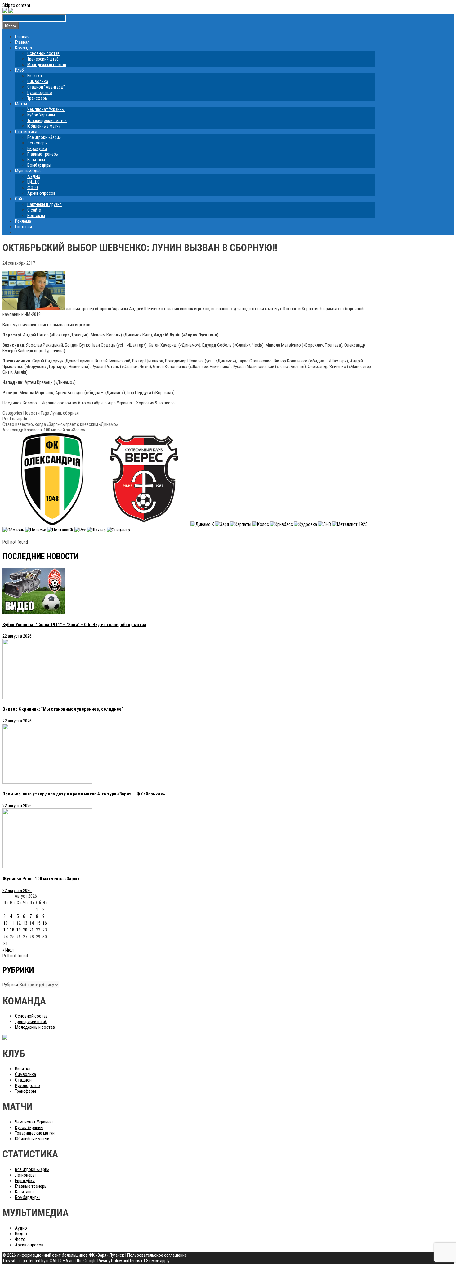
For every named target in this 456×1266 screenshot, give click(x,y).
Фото (20, 1239)
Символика (37, 81)
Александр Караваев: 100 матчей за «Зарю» (43, 430)
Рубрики (10, 984)
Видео (21, 1233)
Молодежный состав (46, 64)
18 (12, 930)
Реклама (23, 221)
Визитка (34, 75)
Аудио (21, 1228)
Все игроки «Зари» (44, 137)
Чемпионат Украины (46, 109)
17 (5, 930)
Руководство (39, 92)
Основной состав (43, 53)
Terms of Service (144, 1261)
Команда (23, 48)
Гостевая (23, 227)
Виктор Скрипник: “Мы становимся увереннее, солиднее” (62, 709)
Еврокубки (37, 148)
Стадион (23, 1080)
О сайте (34, 209)
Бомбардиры (39, 165)
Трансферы (37, 98)
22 (38, 930)
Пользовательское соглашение (157, 1255)
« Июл (8, 950)
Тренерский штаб (43, 59)
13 (25, 923)
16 (44, 923)
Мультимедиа (28, 171)
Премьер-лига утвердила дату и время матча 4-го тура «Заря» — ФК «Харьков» (83, 794)
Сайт (19, 199)
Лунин (55, 413)
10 (5, 923)
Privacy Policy (109, 1261)
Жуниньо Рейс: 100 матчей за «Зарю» (40, 878)
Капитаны (36, 159)
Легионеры (37, 142)
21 (31, 930)
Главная (22, 36)
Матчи (21, 104)
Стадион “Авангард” (46, 86)
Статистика (26, 131)
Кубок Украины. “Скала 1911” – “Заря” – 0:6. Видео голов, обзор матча (74, 624)
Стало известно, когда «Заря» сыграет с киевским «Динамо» (60, 424)
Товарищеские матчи (47, 120)
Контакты (36, 215)
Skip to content (16, 5)
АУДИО (33, 176)
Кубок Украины (41, 114)
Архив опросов (41, 193)
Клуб (19, 70)
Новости (31, 413)
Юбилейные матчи (44, 126)
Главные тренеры (43, 154)
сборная (71, 413)
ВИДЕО (33, 182)
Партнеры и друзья (44, 204)
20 (25, 930)
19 (18, 930)
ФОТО (32, 187)
